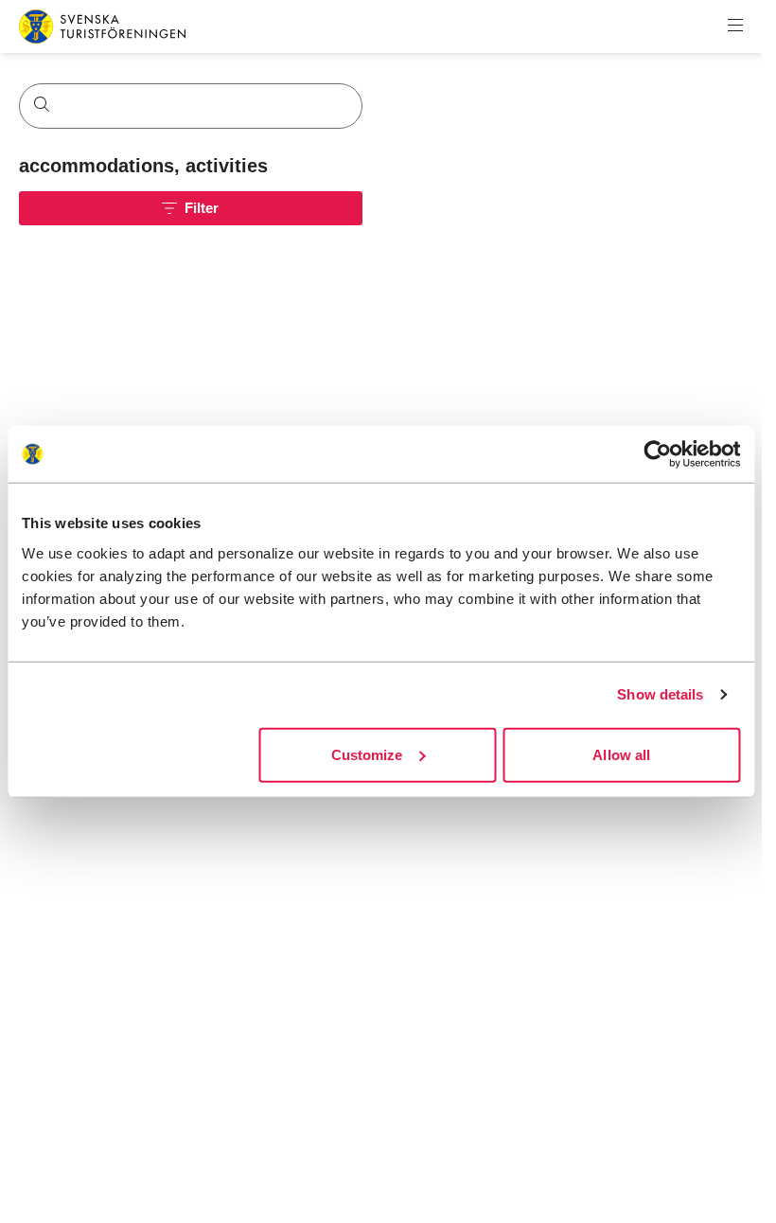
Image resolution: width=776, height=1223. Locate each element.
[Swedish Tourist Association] (102, 26)
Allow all (621, 754)
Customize (367, 754)
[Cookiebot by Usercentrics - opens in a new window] (657, 454)
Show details (660, 694)
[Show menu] (735, 26)
